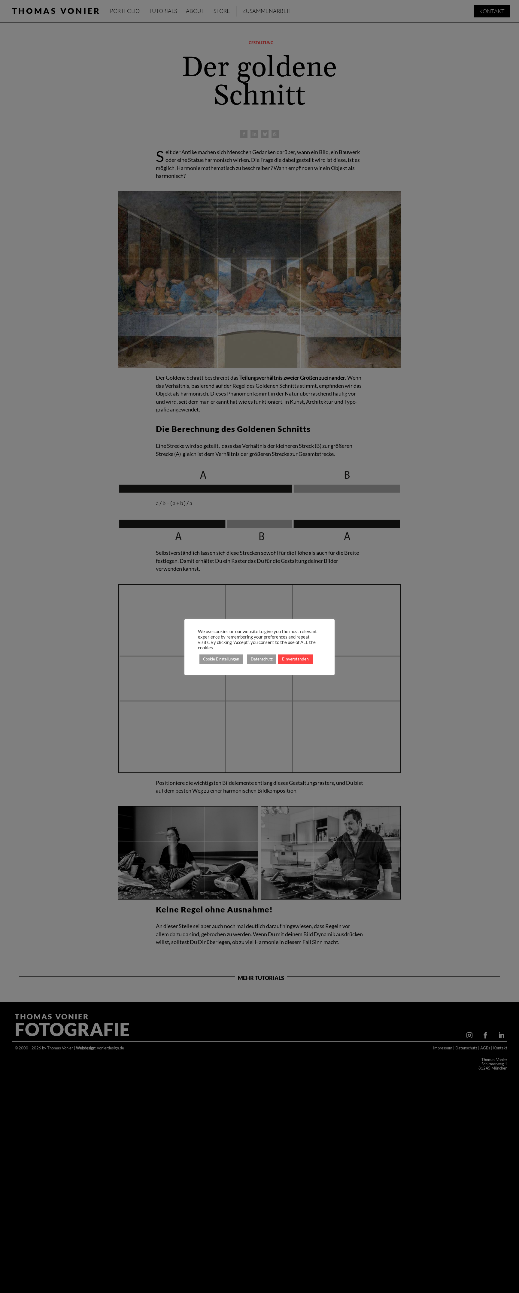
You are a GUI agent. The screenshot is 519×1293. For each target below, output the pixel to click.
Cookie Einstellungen (221, 659)
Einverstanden (295, 658)
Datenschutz (262, 659)
